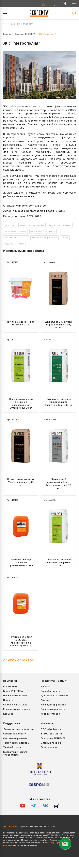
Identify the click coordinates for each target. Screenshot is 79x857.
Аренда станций (50, 713)
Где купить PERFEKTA (53, 738)
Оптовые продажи (51, 742)
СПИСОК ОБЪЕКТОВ (18, 660)
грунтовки (10, 225)
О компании (10, 686)
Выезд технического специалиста (15, 753)
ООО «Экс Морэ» (51, 729)
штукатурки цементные (32, 225)
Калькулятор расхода (53, 704)
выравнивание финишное (44, 237)
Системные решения (15, 738)
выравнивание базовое (16, 237)
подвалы (9, 244)
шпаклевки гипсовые (15, 231)
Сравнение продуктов (53, 709)
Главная (7, 34)
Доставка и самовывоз (54, 695)
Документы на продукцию (18, 729)
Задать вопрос (49, 747)
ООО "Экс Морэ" (11, 826)
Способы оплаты (50, 691)
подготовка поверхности (43, 231)
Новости (8, 700)
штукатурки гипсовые (60, 225)
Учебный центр (12, 747)
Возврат (45, 700)
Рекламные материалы (16, 709)
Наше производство (15, 695)
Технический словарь (16, 742)
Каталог (45, 686)
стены (65, 237)
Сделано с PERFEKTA (25, 34)
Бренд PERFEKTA (13, 691)
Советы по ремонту (14, 733)
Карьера (8, 713)
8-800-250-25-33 (51, 733)
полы (21, 244)
